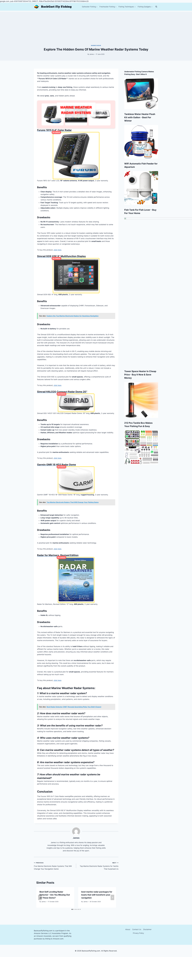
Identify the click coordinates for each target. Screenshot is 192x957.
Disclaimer (147, 929)
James (92, 54)
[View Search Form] (156, 6)
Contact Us (136, 929)
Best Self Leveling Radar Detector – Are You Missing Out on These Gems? (55, 895)
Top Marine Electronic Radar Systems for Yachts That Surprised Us (99, 866)
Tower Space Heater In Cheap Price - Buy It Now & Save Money (140, 374)
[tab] (72, 909)
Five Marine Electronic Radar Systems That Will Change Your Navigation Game (53, 866)
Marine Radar (96, 45)
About (127, 929)
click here (57, 250)
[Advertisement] (96, 26)
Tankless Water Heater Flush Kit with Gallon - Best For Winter (139, 117)
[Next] (112, 897)
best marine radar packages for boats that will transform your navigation (96, 895)
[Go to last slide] (40, 897)
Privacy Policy (138, 933)
